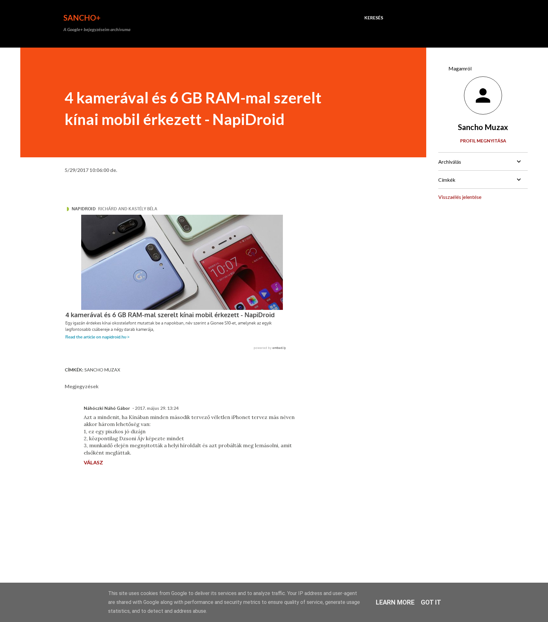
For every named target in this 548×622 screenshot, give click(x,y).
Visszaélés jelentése (459, 197)
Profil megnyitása (483, 140)
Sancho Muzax (102, 369)
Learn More (395, 602)
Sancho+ (82, 17)
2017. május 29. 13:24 (157, 408)
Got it (431, 602)
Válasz (93, 462)
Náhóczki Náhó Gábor (107, 408)
